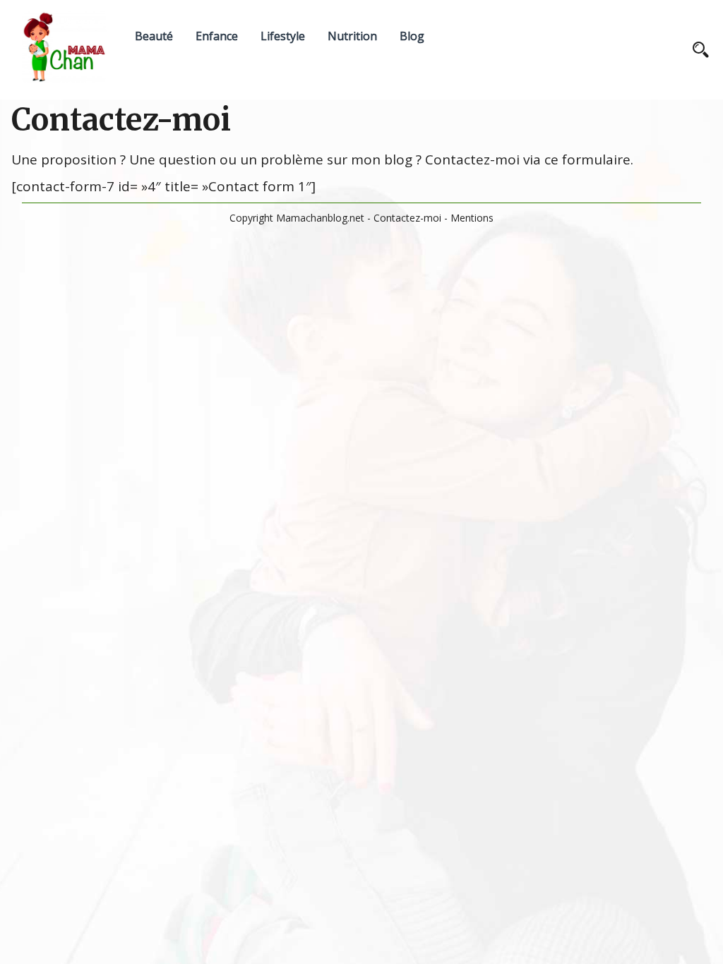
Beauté (154, 36)
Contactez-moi (407, 217)
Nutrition (352, 36)
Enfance (217, 36)
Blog (412, 36)
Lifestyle (283, 36)
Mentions (472, 217)
